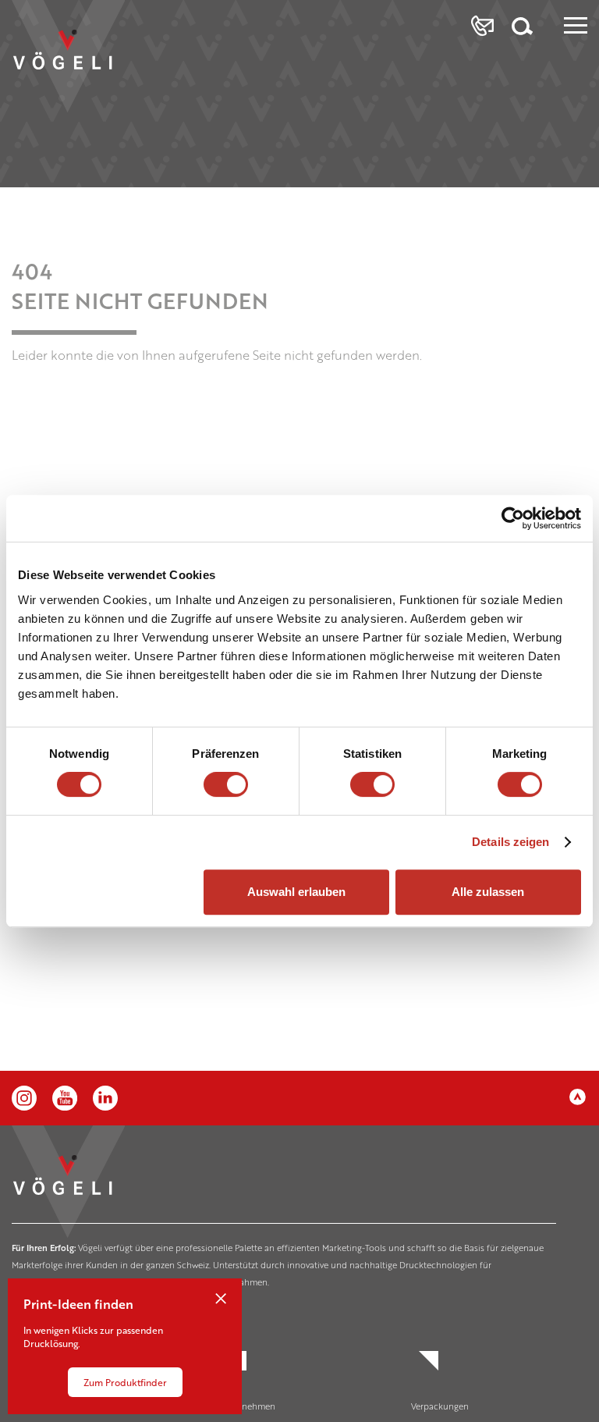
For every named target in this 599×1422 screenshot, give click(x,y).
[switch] (226, 784)
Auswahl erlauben (296, 891)
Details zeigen (510, 841)
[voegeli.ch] (76, 64)
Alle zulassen (488, 891)
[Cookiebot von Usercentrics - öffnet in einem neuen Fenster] (513, 518)
